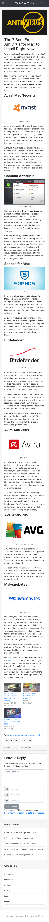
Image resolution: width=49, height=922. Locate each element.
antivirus (13, 735)
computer (22, 735)
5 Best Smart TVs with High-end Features (20, 833)
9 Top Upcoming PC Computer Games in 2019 (12, 721)
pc (36, 735)
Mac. (9, 660)
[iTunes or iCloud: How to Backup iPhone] (31, 687)
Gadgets (7, 885)
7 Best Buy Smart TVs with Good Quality (20, 844)
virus (40, 735)
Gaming (7, 891)
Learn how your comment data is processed (24, 813)
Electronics (8, 879)
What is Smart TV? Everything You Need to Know (24, 849)
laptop (31, 735)
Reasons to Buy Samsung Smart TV (18, 855)
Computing (26, 748)
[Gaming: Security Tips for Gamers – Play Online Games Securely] (12, 687)
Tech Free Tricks (24, 3)
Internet (7, 896)
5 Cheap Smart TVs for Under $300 (18, 838)
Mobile (7, 902)
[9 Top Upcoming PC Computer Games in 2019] (12, 713)
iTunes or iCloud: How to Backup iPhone (29, 695)
